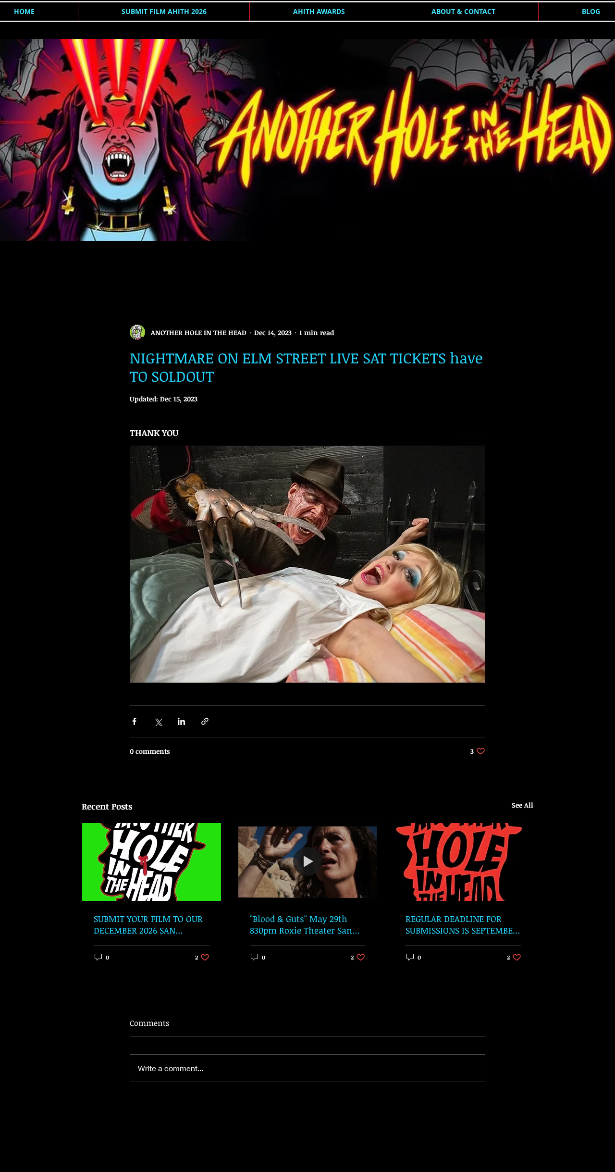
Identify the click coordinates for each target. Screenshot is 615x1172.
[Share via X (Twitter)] (157, 721)
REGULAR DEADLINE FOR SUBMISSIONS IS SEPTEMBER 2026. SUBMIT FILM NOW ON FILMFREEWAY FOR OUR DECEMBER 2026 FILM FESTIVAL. (462, 924)
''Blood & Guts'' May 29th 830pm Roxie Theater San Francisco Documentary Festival (301, 924)
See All (522, 805)
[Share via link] (204, 721)
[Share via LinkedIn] (181, 721)
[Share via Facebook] (134, 721)
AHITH (92, 266)
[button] (521, 266)
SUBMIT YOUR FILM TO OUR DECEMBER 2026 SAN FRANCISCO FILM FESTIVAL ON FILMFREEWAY (148, 924)
